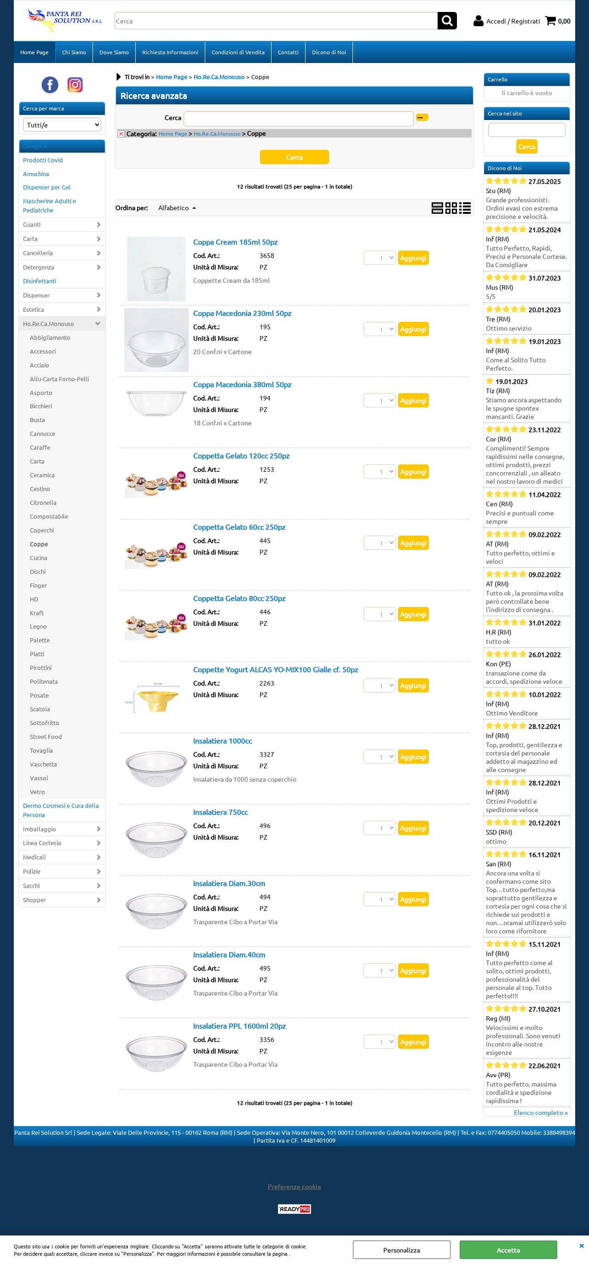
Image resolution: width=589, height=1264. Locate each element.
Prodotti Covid (43, 160)
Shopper (34, 900)
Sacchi (31, 885)
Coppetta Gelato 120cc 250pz (241, 455)
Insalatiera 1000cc (222, 740)
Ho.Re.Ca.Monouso (48, 323)
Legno (38, 626)
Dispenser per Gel (47, 187)
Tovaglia (41, 750)
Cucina (38, 557)
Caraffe (40, 447)
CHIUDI (581, 1244)
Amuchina (36, 173)
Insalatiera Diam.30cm (229, 882)
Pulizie (31, 871)
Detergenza (38, 267)
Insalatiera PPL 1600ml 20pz (239, 1025)
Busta (37, 419)
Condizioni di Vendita (238, 52)
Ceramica (42, 475)
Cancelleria (38, 253)
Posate (39, 695)
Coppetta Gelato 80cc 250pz (239, 597)
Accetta (508, 1250)
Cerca (173, 117)
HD (34, 599)
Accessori (43, 351)
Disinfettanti (39, 281)
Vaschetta (43, 764)
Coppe (39, 544)
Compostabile (49, 516)
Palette (40, 640)
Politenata (44, 681)
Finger (38, 585)
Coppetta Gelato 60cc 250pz (239, 526)
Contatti (288, 52)
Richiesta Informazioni (170, 52)
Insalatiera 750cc (220, 811)
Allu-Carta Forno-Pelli (59, 379)
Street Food (46, 736)
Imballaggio (39, 829)
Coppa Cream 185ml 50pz (235, 241)
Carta (30, 238)
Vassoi (39, 778)
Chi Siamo (74, 52)
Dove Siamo (114, 52)
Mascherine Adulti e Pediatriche (49, 205)
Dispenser (36, 295)
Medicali (34, 857)
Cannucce (42, 433)
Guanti (31, 224)
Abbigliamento (50, 337)
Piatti (37, 654)
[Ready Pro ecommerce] (294, 1209)
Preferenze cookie (294, 1186)
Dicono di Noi (329, 52)
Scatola (40, 709)
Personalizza (401, 1250)
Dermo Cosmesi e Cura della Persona (61, 809)
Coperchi (42, 530)
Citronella (43, 502)
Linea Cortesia (42, 842)
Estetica (33, 309)
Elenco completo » (541, 1112)
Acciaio (39, 365)
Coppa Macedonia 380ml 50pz (242, 384)
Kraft (37, 613)
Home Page (34, 52)
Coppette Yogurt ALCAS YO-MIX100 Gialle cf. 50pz (275, 669)
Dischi (38, 571)
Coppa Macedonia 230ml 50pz (242, 312)
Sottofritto (44, 722)
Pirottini (41, 667)
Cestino (40, 488)
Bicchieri (41, 406)
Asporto (41, 392)
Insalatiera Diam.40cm (229, 954)
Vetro (37, 791)
